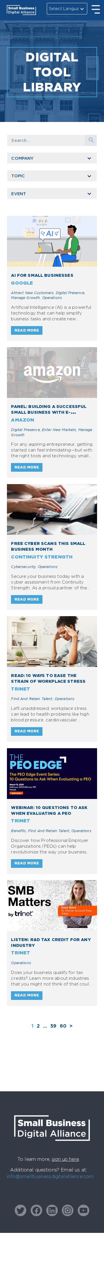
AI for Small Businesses (42, 275)
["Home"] (52, 1146)
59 (53, 1026)
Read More (26, 330)
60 (63, 1026)
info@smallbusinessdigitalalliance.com (50, 1176)
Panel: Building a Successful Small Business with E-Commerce (48, 412)
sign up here (65, 1159)
